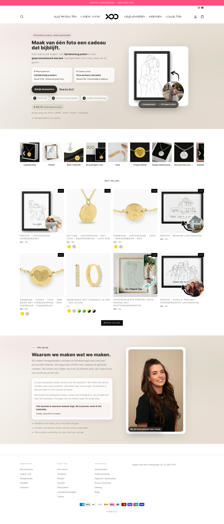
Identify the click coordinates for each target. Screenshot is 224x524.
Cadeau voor (90, 16)
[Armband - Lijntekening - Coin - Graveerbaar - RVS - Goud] (116, 247)
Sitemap (98, 487)
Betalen (60, 478)
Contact (60, 496)
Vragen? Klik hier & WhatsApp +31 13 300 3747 (154, 464)
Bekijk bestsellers (44, 89)
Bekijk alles (112, 323)
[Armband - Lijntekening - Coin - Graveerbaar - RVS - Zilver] (121, 247)
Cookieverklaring (102, 474)
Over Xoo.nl (62, 469)
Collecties (174, 16)
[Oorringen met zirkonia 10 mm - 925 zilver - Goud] (69, 311)
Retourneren (62, 487)
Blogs (97, 492)
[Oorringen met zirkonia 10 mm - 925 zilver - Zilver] (74, 311)
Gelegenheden (134, 16)
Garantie (61, 483)
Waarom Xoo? (66, 89)
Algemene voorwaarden (105, 478)
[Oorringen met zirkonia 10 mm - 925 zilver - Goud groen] (79, 311)
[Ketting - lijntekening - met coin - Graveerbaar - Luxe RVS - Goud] (69, 247)
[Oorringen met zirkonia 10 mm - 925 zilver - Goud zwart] (89, 311)
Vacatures (61, 474)
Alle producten (65, 16)
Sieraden (155, 16)
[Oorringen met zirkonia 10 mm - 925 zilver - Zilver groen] (84, 311)
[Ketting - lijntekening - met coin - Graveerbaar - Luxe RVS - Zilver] (74, 247)
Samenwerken (101, 469)
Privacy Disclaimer (103, 483)
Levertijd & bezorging (66, 492)
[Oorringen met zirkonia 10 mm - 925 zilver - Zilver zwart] (94, 311)
